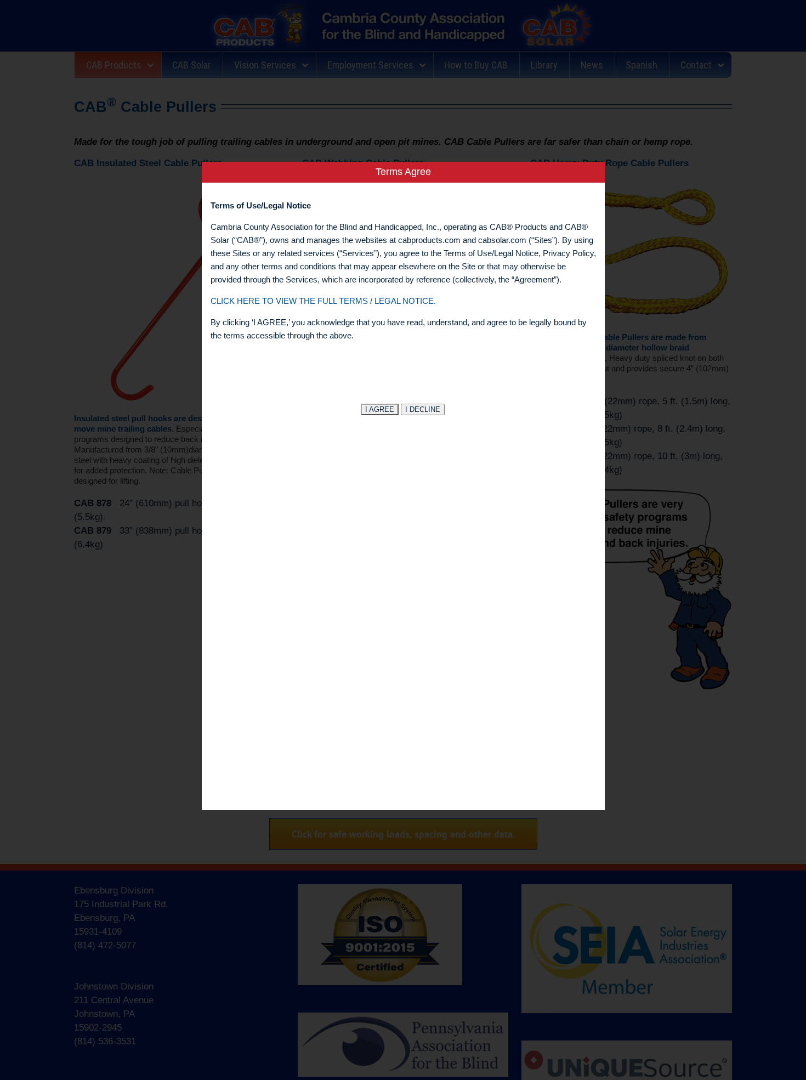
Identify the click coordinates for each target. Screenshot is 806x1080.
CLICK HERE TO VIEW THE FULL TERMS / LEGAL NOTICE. (323, 301)
